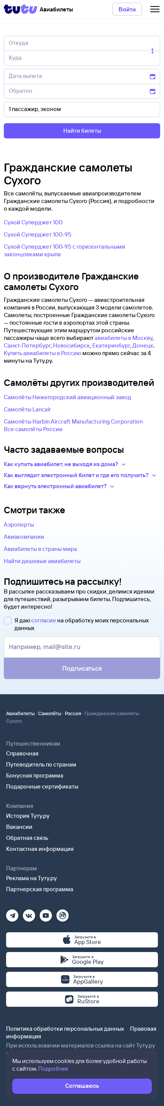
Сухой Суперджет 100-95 (37, 234)
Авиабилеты (20, 713)
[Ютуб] (46, 913)
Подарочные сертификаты (42, 786)
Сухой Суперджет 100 (33, 222)
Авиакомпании (24, 536)
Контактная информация (40, 848)
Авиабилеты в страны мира (40, 548)
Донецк (142, 345)
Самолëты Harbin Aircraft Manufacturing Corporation (73, 421)
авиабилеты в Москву (124, 337)
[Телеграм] (12, 913)
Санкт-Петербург (27, 345)
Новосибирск (71, 345)
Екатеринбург (111, 345)
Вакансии (19, 826)
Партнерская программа (39, 889)
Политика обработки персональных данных (65, 1028)
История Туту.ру (28, 815)
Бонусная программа (34, 775)
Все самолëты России (33, 429)
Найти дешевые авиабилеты (42, 561)
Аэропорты (19, 524)
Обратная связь (27, 837)
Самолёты (49, 713)
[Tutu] (20, 9)
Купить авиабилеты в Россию (42, 353)
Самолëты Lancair (27, 409)
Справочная (22, 753)
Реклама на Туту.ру (31, 878)
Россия (73, 713)
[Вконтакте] (29, 913)
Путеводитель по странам (41, 764)
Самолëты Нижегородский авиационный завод (67, 397)
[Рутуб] (62, 913)
